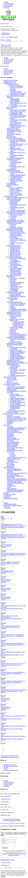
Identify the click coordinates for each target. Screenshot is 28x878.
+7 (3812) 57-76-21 (5, 799)
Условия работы (8, 6)
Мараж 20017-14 (5, 708)
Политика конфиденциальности (12, 820)
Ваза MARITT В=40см (7, 572)
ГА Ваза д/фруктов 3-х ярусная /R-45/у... (11, 682)
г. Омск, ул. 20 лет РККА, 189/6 (9, 37)
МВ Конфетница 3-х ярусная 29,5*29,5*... (12, 718)
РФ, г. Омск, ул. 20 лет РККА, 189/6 (10, 793)
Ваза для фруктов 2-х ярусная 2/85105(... (11, 618)
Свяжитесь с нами (5, 815)
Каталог (3, 39)
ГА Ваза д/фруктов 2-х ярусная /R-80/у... (11, 673)
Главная (6, 2)
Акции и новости (8, 4)
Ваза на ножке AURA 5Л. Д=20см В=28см (12, 636)
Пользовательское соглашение (12, 819)
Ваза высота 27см (5, 589)
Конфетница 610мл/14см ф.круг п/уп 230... (12, 691)
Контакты (6, 7)
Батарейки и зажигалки (10, 764)
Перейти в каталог (5, 773)
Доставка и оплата (9, 3)
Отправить (4, 848)
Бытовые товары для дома (11, 766)
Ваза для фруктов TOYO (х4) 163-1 (10, 627)
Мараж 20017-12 (5, 699)
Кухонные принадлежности (11, 770)
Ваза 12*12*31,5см (6, 546)
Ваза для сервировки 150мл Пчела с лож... (12, 608)
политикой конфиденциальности (17, 854)
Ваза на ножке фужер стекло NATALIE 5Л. (12, 644)
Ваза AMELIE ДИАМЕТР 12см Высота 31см (12, 554)
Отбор (2, 517)
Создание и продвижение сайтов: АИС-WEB (13, 826)
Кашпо (5, 769)
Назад (2, 516)
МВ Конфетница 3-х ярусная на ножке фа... (12, 739)
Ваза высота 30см (5, 598)
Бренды (8, 39)
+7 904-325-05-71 (5, 34)
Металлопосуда (5, 66)
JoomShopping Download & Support (10, 757)
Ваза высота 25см (5, 581)
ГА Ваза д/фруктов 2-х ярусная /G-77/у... (11, 665)
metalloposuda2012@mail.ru (8, 859)
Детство (6, 767)
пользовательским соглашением (10, 853)
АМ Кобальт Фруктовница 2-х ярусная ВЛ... (12, 527)
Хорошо (3, 876)
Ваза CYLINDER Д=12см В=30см (10, 563)
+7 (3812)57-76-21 (5, 33)
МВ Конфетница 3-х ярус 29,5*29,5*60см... (12, 728)
